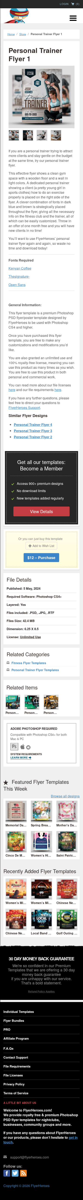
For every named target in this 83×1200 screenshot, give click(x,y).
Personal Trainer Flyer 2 (33, 436)
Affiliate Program (16, 1038)
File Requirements (16, 1066)
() (77, 4)
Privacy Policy (13, 1084)
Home (11, 34)
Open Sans (17, 284)
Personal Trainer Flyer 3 (33, 430)
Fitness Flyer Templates (28, 663)
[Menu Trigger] (73, 17)
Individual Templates (18, 1011)
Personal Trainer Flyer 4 (33, 424)
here (12, 389)
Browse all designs (65, 796)
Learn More (19, 757)
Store (22, 34)
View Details (41, 511)
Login (64, 4)
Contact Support (15, 1057)
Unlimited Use (30, 637)
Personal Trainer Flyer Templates (35, 670)
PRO (6, 1029)
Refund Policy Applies (41, 991)
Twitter (15, 1173)
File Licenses (13, 1075)
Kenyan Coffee (20, 268)
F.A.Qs (8, 1048)
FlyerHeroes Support (24, 407)
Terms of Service (15, 1093)
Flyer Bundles (13, 1020)
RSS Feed (23, 1173)
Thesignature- (19, 276)
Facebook (6, 1173)
